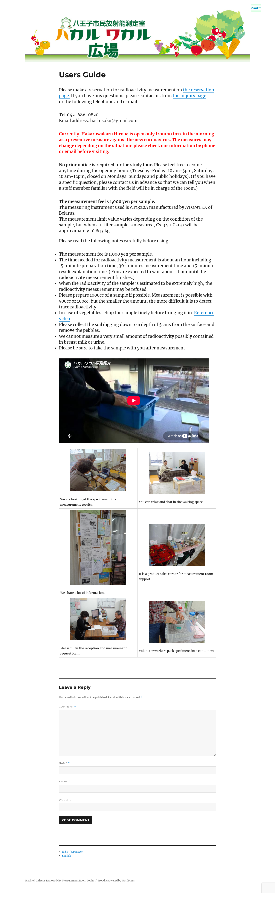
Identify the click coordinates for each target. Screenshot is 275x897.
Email (64, 781)
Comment (67, 706)
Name (64, 763)
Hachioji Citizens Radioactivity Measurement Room (55, 880)
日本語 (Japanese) (72, 851)
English (66, 855)
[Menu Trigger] (256, 8)
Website (65, 799)
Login (90, 880)
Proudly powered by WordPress (116, 880)
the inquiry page (189, 95)
